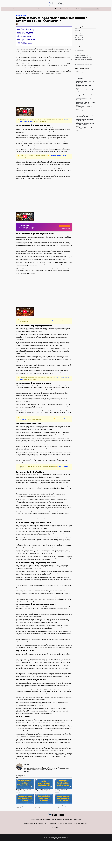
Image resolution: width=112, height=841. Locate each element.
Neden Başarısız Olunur (79, 50)
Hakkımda (23, 8)
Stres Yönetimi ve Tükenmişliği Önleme (83, 62)
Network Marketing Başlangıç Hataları (25, 32)
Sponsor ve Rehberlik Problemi (24, 36)
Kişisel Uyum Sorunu (21, 42)
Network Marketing (48, 8)
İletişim (78, 8)
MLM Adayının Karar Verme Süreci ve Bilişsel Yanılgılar (62, 790)
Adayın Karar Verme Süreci (80, 52)
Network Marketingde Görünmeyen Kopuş (26, 40)
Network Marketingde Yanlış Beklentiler (26, 30)
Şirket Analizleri (78, 32)
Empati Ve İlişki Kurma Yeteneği (81, 55)
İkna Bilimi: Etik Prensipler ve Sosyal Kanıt (83, 57)
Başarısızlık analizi (55, 320)
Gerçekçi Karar (20, 45)
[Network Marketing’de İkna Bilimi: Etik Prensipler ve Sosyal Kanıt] (25, 784)
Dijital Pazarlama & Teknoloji (81, 41)
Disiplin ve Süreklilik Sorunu (23, 35)
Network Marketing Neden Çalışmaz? (25, 29)
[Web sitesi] (24, 771)
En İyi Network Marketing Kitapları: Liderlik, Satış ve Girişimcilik (42, 790)
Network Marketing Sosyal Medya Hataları (26, 39)
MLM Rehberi (77, 30)
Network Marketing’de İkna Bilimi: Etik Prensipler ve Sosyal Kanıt (24, 790)
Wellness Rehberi (70, 8)
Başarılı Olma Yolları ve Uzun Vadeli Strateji (83, 59)
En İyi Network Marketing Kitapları (58, 155)
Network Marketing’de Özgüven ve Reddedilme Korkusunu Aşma (62, 805)
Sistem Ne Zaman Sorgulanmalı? (24, 43)
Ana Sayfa (16, 8)
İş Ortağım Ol (32, 8)
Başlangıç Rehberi (78, 33)
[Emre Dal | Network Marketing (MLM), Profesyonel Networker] (56, 3)
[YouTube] (27, 771)
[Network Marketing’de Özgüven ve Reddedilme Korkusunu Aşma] (63, 799)
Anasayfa (19, 13)
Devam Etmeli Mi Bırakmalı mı (81, 53)
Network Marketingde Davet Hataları (25, 38)
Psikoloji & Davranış (35, 13)
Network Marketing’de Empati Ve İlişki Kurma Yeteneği (24, 805)
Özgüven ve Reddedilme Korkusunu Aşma (83, 64)
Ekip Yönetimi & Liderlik (79, 39)
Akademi (40, 8)
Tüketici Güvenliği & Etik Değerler (81, 42)
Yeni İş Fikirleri (59, 8)
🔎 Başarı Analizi (65, 226)
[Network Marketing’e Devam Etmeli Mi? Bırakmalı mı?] (44, 799)
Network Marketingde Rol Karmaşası (25, 33)
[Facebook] (25, 771)
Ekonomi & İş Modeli (79, 37)
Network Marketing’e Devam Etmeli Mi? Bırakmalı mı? (43, 805)
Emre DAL (20, 23)
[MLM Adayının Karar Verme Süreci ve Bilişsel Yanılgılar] (63, 784)
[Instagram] (28, 771)
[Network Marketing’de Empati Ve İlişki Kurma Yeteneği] (25, 799)
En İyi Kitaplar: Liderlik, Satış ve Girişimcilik (83, 61)
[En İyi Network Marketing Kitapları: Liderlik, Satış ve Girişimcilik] (44, 784)
